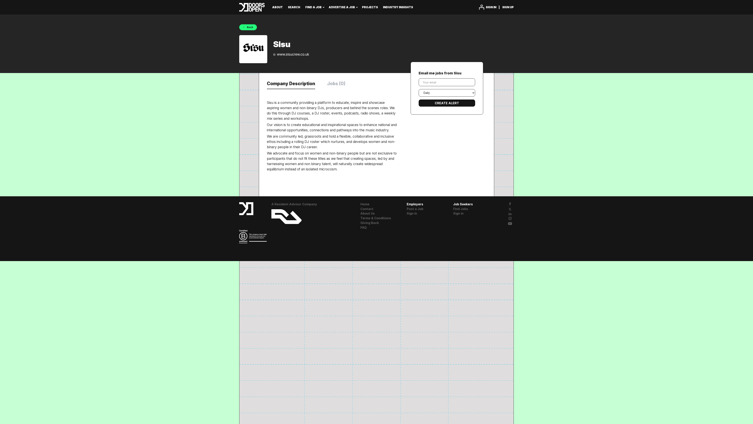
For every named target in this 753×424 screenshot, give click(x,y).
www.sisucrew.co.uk (293, 54)
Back (249, 27)
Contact (366, 209)
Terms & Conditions (375, 218)
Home (364, 204)
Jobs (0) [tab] (336, 83)
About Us (367, 213)
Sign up (508, 7)
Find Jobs (460, 209)
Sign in (491, 7)
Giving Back (369, 223)
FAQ (363, 227)
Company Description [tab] (291, 83)
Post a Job (415, 209)
